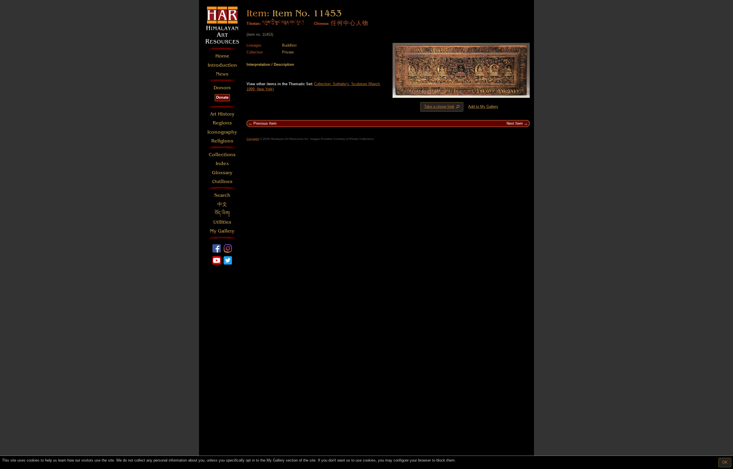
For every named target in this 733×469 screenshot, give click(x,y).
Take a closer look (442, 107)
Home (222, 56)
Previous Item (265, 123)
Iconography (222, 132)
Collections (222, 154)
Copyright (253, 138)
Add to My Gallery (483, 106)
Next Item (515, 123)
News (222, 74)
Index (222, 163)
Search (222, 195)
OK (725, 462)
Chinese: (321, 23)
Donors (222, 87)
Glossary (222, 172)
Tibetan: (254, 23)
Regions (222, 123)
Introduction (222, 65)
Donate (222, 97)
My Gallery (222, 231)
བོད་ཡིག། (222, 213)
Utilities (222, 222)
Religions (222, 141)
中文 (222, 204)
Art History (222, 114)
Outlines (222, 181)
